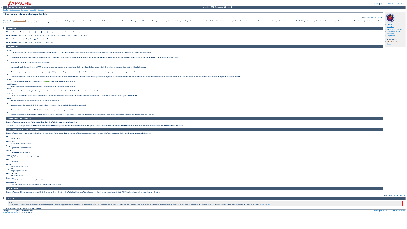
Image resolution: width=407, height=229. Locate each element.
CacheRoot (46, 81)
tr (382, 17)
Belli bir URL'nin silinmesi (394, 29)
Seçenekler (390, 27)
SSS (389, 4)
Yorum (389, 44)
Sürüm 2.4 (33, 10)
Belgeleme (24, 10)
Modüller (376, 4)
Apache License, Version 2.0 (12, 212)
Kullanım (389, 24)
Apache (5, 10)
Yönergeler (383, 4)
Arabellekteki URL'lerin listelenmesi (393, 32)
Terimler (394, 4)
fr (375, 17)
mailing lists (266, 204)
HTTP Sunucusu (15, 10)
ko (378, 17)
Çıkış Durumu (391, 35)
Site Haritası (402, 4)
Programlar (41, 10)
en (372, 17)
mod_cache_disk (20, 21)
